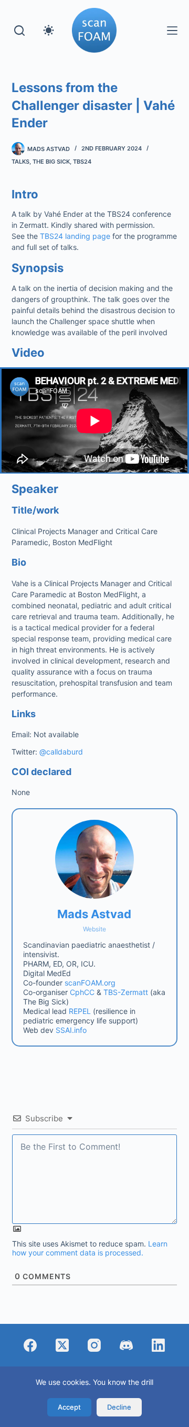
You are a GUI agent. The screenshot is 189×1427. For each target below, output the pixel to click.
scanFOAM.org (90, 982)
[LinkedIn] (158, 1345)
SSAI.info (71, 1030)
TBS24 (82, 161)
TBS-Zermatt (125, 992)
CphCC (82, 992)
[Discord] (126, 1345)
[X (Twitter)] (62, 1345)
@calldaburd (61, 751)
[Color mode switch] (48, 30)
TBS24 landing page (75, 236)
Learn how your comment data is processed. (89, 1248)
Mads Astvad (94, 914)
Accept (69, 1407)
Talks (20, 161)
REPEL (80, 1011)
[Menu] (172, 30)
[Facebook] (30, 1345)
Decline (119, 1407)
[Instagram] (94, 1345)
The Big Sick (51, 161)
